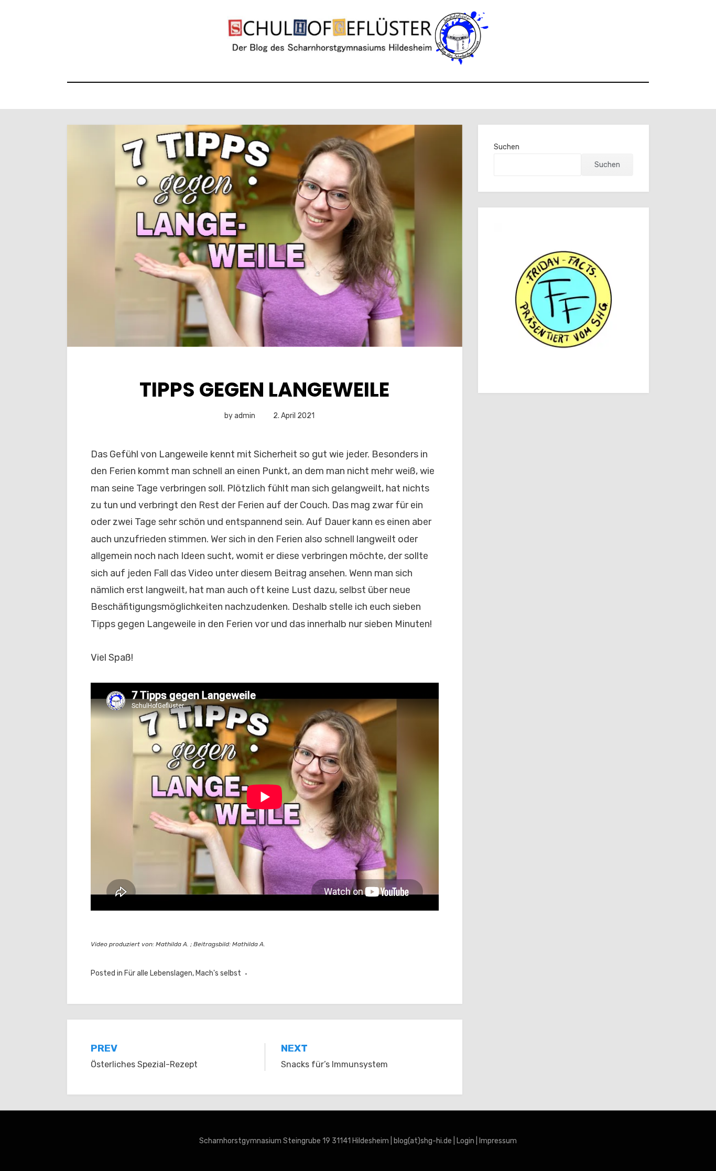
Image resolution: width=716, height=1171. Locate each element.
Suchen (506, 147)
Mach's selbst (218, 973)
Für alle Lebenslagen (158, 973)
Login (465, 1140)
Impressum (498, 1140)
